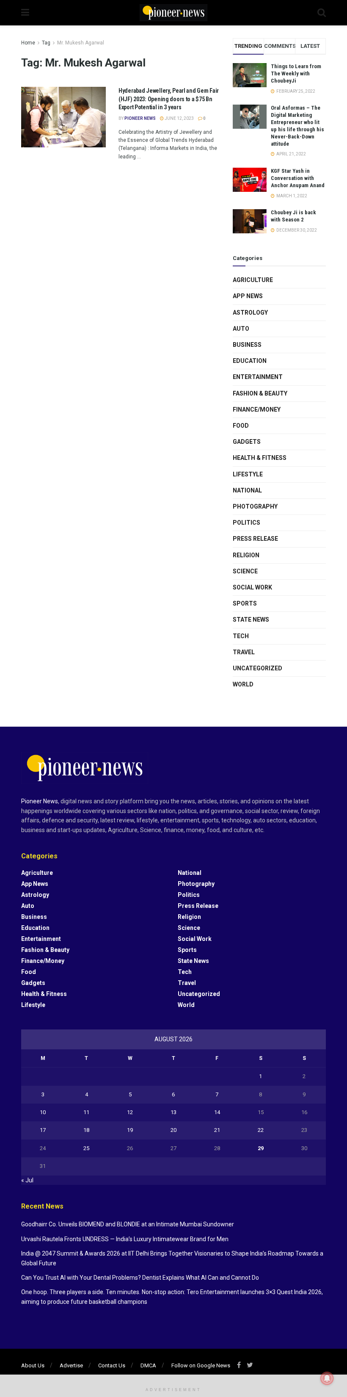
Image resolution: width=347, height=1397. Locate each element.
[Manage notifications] (327, 1378)
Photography (255, 506)
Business (247, 344)
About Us (32, 1365)
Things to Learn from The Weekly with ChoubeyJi (296, 73)
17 (43, 1130)
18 (86, 1130)
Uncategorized (257, 668)
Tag (46, 43)
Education (250, 360)
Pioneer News (140, 118)
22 (261, 1130)
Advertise (71, 1365)
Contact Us (111, 1365)
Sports (245, 603)
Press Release (255, 538)
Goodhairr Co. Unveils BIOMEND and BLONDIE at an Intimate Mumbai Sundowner (127, 1224)
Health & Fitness (259, 457)
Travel (244, 652)
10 (43, 1112)
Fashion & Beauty (260, 393)
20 (173, 1130)
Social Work (252, 587)
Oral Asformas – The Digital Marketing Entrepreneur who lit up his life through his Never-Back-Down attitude (297, 126)
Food (241, 425)
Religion (246, 555)
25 (86, 1148)
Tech (241, 636)
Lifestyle (248, 474)
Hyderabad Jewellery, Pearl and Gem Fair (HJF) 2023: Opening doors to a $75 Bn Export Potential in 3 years (168, 99)
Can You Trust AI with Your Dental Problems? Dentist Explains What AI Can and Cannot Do (140, 1277)
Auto (241, 328)
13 (173, 1112)
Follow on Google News (200, 1365)
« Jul (27, 1180)
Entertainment (258, 376)
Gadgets (247, 441)
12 (130, 1112)
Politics (246, 522)
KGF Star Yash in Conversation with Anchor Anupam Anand (298, 178)
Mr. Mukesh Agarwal (80, 43)
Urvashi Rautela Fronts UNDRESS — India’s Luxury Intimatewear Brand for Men (125, 1239)
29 (261, 1148)
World (243, 684)
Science (245, 571)
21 (217, 1130)
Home (28, 43)
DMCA (148, 1365)
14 (217, 1112)
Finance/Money (257, 409)
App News (248, 296)
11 (86, 1112)
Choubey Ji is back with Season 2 (293, 216)
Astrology (250, 312)
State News (251, 619)
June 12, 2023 (179, 118)
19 (130, 1130)
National (247, 490)
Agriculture (253, 280)
